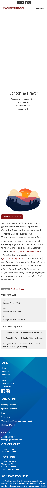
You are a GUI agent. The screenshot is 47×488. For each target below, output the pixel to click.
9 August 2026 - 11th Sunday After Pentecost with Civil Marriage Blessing (22, 345)
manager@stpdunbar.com (11, 439)
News (3, 380)
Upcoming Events (9, 294)
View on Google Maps (10, 469)
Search (20, 2)
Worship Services (8, 405)
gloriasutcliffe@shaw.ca (13, 258)
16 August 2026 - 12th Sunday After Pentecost (23, 338)
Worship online (7, 383)
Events (4, 377)
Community (6, 417)
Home (3, 368)
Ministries (5, 374)
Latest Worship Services (13, 326)
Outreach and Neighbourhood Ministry (17, 421)
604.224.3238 (7, 437)
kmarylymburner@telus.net (26, 251)
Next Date (22, 109)
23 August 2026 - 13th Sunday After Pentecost (23, 332)
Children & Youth (8, 425)
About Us (5, 371)
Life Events (6, 386)
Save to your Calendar (12, 216)
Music (3, 413)
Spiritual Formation (19, 289)
